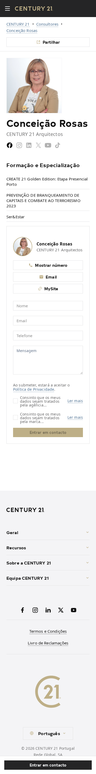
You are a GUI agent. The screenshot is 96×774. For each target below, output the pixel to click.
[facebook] (9, 145)
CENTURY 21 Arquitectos (59, 249)
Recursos (16, 547)
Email (51, 277)
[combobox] (48, 733)
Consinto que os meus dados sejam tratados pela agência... (40, 401)
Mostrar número (51, 265)
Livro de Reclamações (48, 643)
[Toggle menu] (7, 8)
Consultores (47, 24)
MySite (51, 288)
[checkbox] (15, 400)
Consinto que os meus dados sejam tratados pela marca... (40, 418)
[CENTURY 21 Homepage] (48, 510)
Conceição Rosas (21, 30)
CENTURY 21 (18, 24)
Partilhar (51, 42)
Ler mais (75, 401)
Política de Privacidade (33, 389)
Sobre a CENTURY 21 (28, 563)
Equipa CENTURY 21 (27, 578)
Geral (12, 532)
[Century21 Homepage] (34, 8)
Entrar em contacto (48, 765)
